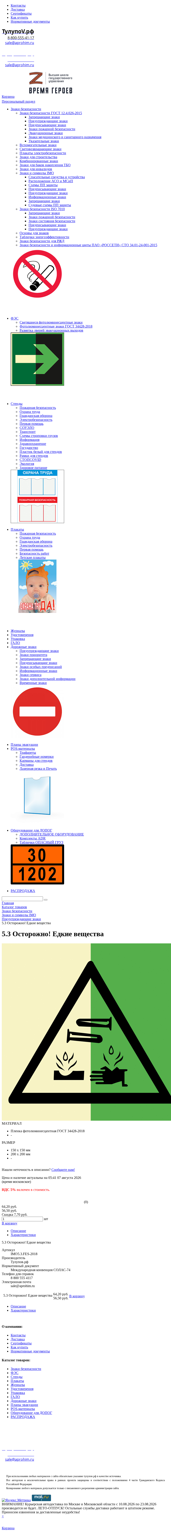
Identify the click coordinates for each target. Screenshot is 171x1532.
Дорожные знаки (24, 1401)
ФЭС (14, 1373)
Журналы (18, 1385)
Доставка (18, 1339)
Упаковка (18, 1393)
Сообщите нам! (63, 1170)
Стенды (16, 1377)
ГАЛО (15, 1397)
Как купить (19, 1347)
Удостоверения (22, 1389)
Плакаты (17, 1381)
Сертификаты (21, 1343)
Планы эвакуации (24, 1405)
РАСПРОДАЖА (23, 1417)
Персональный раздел (18, 101)
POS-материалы (23, 1409)
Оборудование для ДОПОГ (31, 1413)
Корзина (8, 96)
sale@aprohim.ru (19, 42)
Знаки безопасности (26, 1369)
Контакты (18, 1335)
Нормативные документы (30, 1351)
